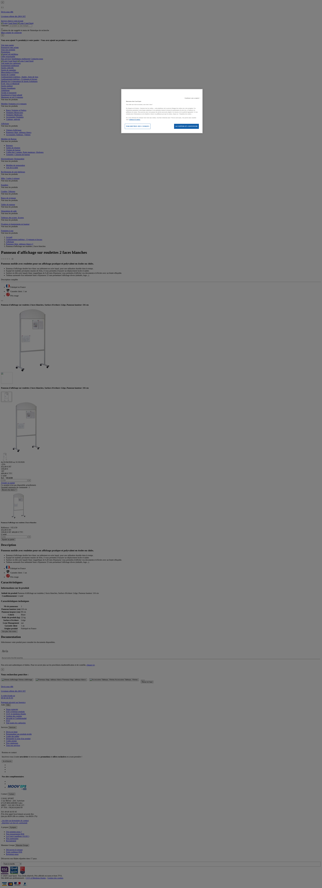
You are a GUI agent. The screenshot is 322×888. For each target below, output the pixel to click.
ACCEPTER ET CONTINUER (186, 126)
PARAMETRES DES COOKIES (137, 126)
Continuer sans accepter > (192, 98)
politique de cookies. (134, 119)
